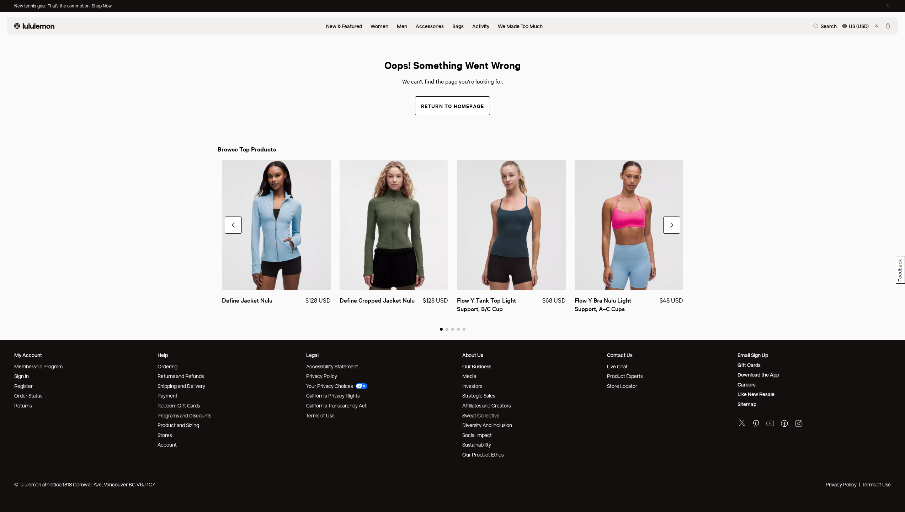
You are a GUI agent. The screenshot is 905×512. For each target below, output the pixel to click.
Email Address (488, 265)
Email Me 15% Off (497, 321)
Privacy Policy (538, 296)
